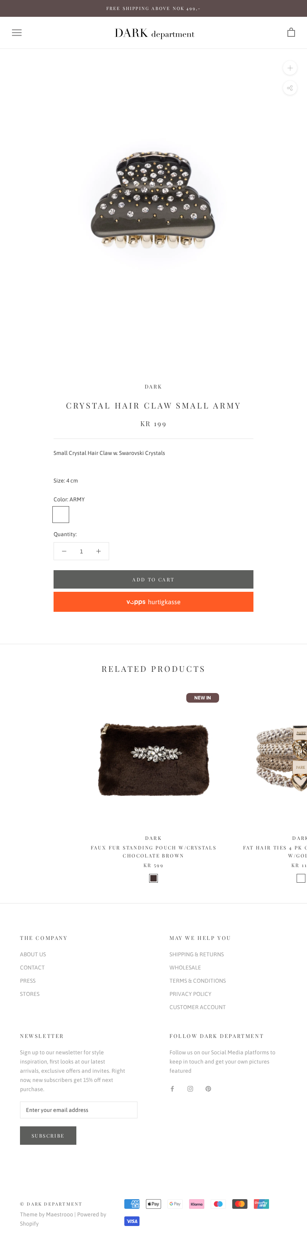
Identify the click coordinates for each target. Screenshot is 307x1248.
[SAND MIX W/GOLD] (301, 878)
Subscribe (48, 1135)
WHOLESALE (185, 967)
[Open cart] (291, 32)
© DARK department (51, 1204)
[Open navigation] (17, 32)
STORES (30, 994)
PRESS (28, 981)
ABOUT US (33, 954)
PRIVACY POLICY (190, 994)
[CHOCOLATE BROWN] (153, 878)
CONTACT (32, 967)
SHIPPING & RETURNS (196, 954)
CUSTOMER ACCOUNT (197, 1007)
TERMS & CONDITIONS (197, 981)
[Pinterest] (208, 1088)
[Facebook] (172, 1088)
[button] (153, 602)
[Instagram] (190, 1088)
